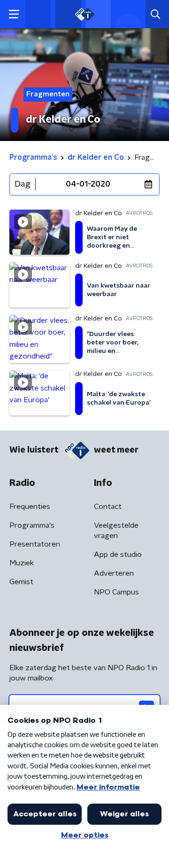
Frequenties (29, 506)
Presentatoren (34, 544)
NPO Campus (116, 592)
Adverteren (114, 573)
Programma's (31, 525)
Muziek (21, 563)
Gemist (21, 582)
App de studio (118, 554)
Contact (108, 506)
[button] (14, 14)
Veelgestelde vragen (116, 530)
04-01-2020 (88, 184)
